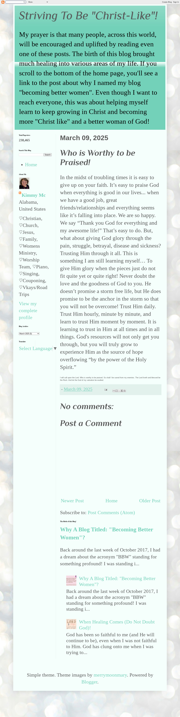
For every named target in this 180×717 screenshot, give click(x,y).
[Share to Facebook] (122, 390)
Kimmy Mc (34, 195)
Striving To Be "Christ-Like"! (88, 15)
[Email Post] (105, 389)
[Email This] (113, 390)
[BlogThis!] (116, 390)
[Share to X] (119, 390)
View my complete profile (28, 310)
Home (111, 500)
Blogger (89, 682)
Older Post (149, 500)
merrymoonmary (110, 675)
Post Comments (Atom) (111, 512)
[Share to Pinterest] (124, 390)
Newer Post (72, 500)
